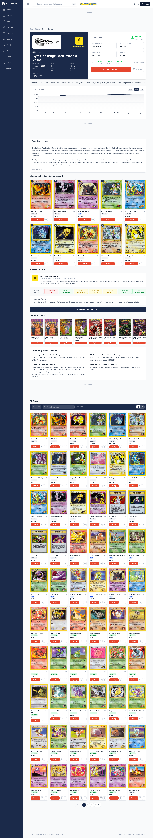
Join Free (145, 4)
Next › (97, 805)
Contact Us (130, 834)
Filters (35, 407)
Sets (31, 29)
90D (136, 89)
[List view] (142, 406)
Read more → (37, 169)
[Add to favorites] (46, 219)
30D (130, 89)
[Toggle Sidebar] (28, 4)
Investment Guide (78, 46)
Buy (38, 219)
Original (37, 29)
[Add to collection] (49, 219)
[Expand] (143, 141)
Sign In (136, 4)
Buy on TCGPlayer (112, 69)
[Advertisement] (88, 18)
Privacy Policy (141, 834)
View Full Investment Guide (89, 309)
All (142, 89)
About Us (121, 834)
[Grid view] (138, 406)
